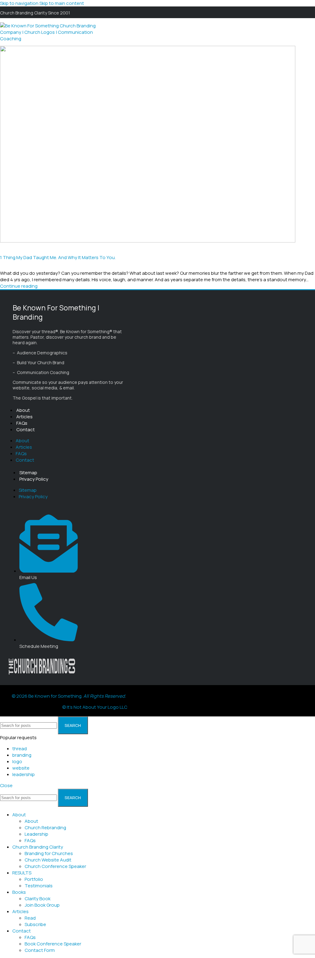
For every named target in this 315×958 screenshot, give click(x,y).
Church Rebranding (45, 827)
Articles (24, 416)
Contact (25, 429)
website (21, 768)
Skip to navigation (19, 3)
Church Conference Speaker (55, 866)
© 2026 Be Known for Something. (69, 696)
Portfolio (34, 879)
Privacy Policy (33, 479)
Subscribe (35, 924)
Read (30, 918)
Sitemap (28, 472)
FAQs (21, 423)
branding (21, 755)
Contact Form (40, 950)
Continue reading (19, 286)
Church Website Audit (48, 860)
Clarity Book (37, 898)
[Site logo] (51, 38)
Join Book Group (42, 905)
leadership (23, 774)
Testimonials (39, 885)
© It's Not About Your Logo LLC (94, 707)
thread (19, 748)
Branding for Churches (49, 853)
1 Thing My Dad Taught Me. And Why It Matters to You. (58, 257)
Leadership (36, 834)
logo (17, 761)
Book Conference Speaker (53, 943)
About (23, 410)
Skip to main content (61, 3)
